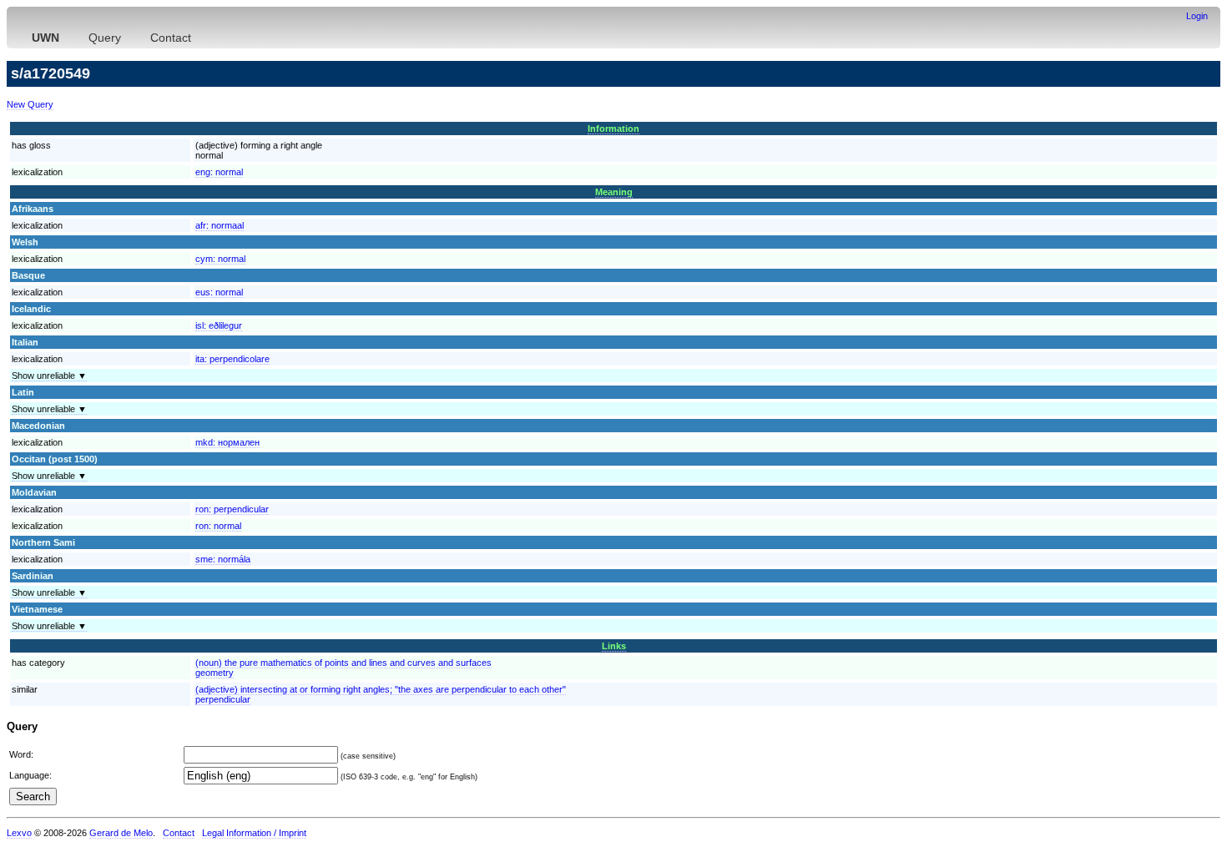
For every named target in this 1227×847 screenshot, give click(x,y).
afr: (219, 225)
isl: (218, 325)
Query (104, 37)
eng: (219, 172)
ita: (232, 359)
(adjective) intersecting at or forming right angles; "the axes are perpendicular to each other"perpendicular (380, 694)
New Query (30, 104)
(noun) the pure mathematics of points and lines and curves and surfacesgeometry (343, 668)
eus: (219, 292)
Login (1197, 16)
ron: (232, 509)
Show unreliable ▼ (49, 376)
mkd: (227, 442)
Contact (170, 37)
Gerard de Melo (121, 833)
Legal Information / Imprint (254, 833)
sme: (222, 559)
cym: (220, 259)
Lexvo (19, 833)
